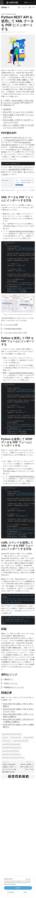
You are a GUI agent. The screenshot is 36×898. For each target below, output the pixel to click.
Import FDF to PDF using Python (11, 744)
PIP (28, 149)
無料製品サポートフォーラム (14, 687)
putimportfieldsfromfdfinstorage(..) (21, 373)
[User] (30, 2)
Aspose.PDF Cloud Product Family (11, 734)
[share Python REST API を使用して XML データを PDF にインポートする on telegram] (27, 776)
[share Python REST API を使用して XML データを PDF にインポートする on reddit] (16, 776)
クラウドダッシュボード (21, 167)
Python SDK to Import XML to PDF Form (13, 757)
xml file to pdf (6, 741)
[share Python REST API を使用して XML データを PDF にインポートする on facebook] (20, 776)
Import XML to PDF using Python (11, 754)
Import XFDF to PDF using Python (11, 747)
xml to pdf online (28, 737)
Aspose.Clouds (11, 14)
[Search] (34, 2)
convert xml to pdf (16, 737)
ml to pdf (4, 737)
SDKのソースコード (11, 683)
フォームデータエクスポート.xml (15, 332)
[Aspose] (12, 2)
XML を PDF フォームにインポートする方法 (18, 112)
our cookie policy (12, 884)
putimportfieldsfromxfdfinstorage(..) (22, 476)
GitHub (3, 152)
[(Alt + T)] (9, 7)
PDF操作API (7, 109)
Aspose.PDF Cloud (13, 140)
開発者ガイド (8, 679)
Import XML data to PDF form (10, 751)
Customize (10, 892)
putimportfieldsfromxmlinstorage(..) (21, 231)
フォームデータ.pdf (11, 324)
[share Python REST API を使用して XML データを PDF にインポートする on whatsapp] (23, 776)
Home (4, 7)
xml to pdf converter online (20, 741)
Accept (18, 888)
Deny (25, 892)
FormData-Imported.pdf (12, 328)
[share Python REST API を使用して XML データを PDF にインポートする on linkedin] (13, 776)
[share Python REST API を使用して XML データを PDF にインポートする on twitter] (9, 776)
